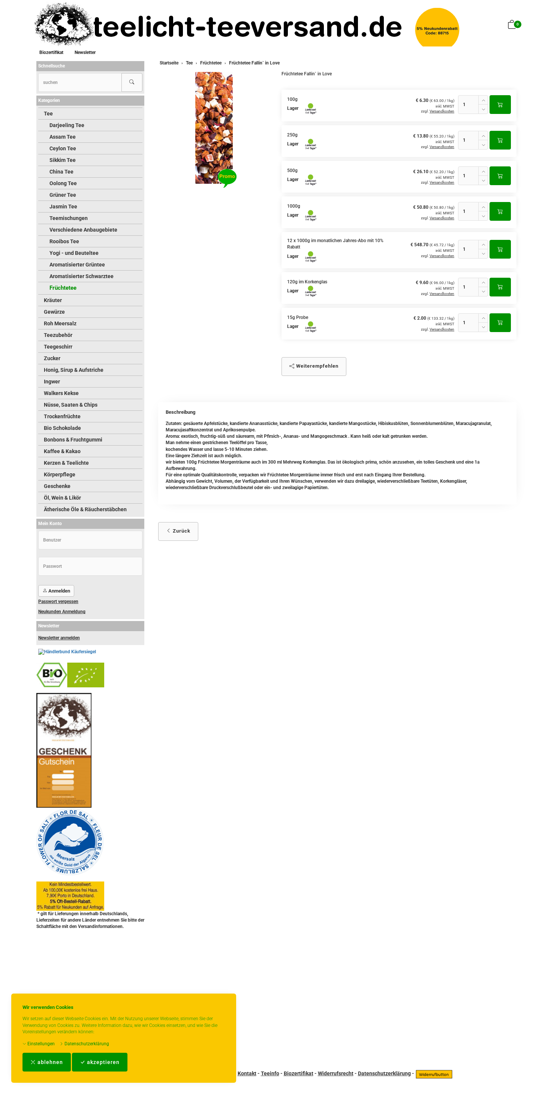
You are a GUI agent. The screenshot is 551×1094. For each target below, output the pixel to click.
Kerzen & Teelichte (66, 463)
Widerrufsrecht (335, 1073)
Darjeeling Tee (66, 125)
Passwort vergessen (58, 601)
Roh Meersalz (60, 323)
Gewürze (54, 312)
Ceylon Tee (62, 148)
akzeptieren (102, 1062)
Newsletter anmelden (59, 638)
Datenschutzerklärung (86, 1043)
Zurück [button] (180, 531)
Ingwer (52, 382)
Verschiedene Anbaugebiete (83, 230)
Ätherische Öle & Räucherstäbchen (85, 509)
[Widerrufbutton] (434, 1073)
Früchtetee (62, 287)
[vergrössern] (214, 128)
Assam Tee (62, 137)
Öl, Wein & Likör (62, 498)
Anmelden (58, 591)
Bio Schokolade (62, 428)
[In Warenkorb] (500, 104)
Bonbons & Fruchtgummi (73, 440)
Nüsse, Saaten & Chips (70, 405)
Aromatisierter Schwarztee (81, 276)
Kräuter (53, 300)
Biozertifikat (51, 52)
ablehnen (49, 1062)
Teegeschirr (58, 347)
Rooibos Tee (64, 241)
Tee (48, 114)
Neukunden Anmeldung (61, 611)
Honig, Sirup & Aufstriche (73, 370)
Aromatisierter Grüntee (77, 265)
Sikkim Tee (62, 160)
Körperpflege (59, 474)
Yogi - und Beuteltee (74, 253)
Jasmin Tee (63, 207)
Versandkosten (442, 111)
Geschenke (57, 486)
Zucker (52, 358)
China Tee (61, 172)
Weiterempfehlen (316, 366)
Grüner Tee (62, 195)
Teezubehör (58, 335)
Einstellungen (40, 1043)
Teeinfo (270, 1073)
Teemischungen (68, 218)
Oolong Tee (63, 183)
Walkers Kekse (61, 393)
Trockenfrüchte (62, 416)
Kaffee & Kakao (62, 451)
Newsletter (85, 52)
